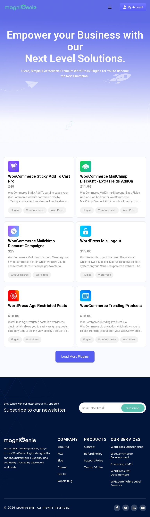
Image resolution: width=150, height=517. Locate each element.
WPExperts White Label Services (126, 483)
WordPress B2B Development (120, 473)
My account (135, 7)
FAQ (60, 454)
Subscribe (132, 408)
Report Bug (65, 481)
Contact (90, 447)
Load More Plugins (75, 356)
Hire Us (62, 474)
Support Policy (93, 460)
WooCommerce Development (122, 455)
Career (62, 467)
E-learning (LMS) (122, 464)
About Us (64, 447)
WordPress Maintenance (127, 447)
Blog (60, 460)
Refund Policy (93, 454)
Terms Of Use (93, 467)
